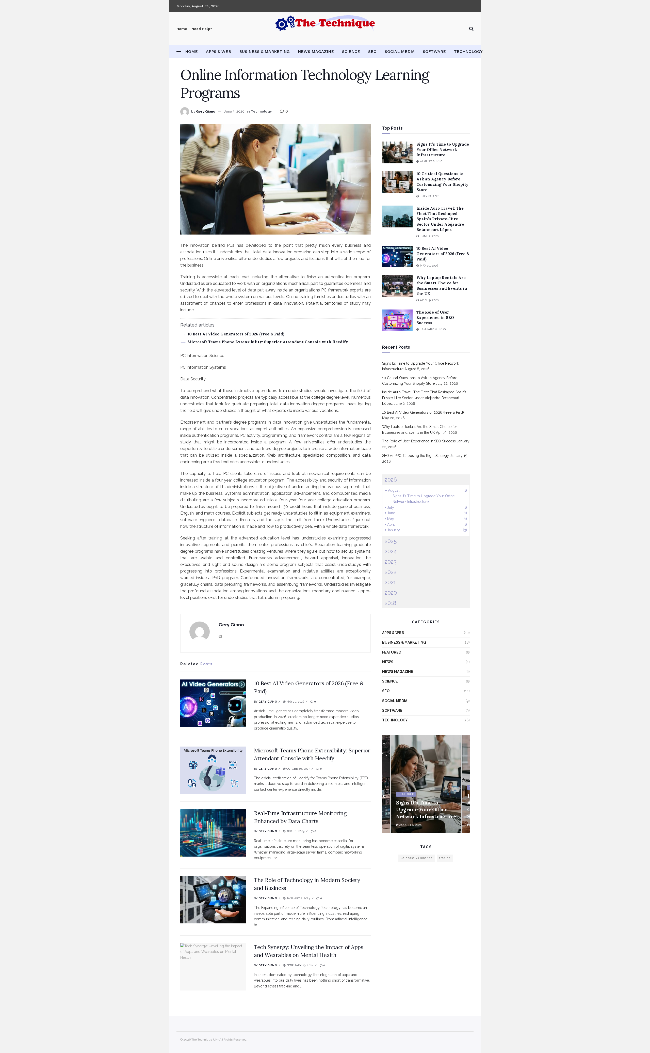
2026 (391, 479)
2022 (390, 572)
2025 (391, 541)
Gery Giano (206, 111)
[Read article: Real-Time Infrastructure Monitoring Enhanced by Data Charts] (213, 833)
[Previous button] (386, 784)
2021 (390, 582)
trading (445, 858)
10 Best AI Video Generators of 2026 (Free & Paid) (236, 334)
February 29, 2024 (299, 965)
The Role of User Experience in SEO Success (435, 317)
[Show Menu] (178, 51)
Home (181, 29)
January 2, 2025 (297, 898)
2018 (390, 603)
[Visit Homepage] (325, 29)
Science (351, 51)
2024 (391, 551)
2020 (391, 592)
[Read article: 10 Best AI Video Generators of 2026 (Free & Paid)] (213, 703)
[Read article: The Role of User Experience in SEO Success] (397, 320)
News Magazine (316, 51)
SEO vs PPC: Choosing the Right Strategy (415, 456)
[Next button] (466, 784)
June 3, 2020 (234, 111)
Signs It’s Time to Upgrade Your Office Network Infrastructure (442, 149)
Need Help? (201, 29)
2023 (391, 561)
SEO (372, 51)
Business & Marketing (264, 51)
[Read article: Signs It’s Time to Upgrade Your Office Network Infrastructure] (397, 152)
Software (434, 51)
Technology (468, 51)
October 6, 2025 (297, 768)
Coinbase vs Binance (416, 858)
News (387, 662)
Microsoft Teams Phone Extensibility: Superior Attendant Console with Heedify (268, 341)
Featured (391, 652)
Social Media (400, 51)
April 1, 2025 (294, 831)
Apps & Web (218, 51)
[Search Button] (471, 28)
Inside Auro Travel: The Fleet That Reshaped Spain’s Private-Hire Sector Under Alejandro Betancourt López (440, 219)
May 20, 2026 (294, 701)
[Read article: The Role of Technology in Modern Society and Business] (213, 899)
